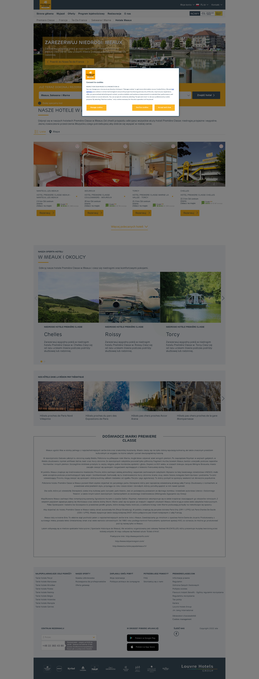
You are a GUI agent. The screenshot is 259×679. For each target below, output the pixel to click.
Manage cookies (96, 107)
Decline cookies (142, 107)
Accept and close (164, 107)
